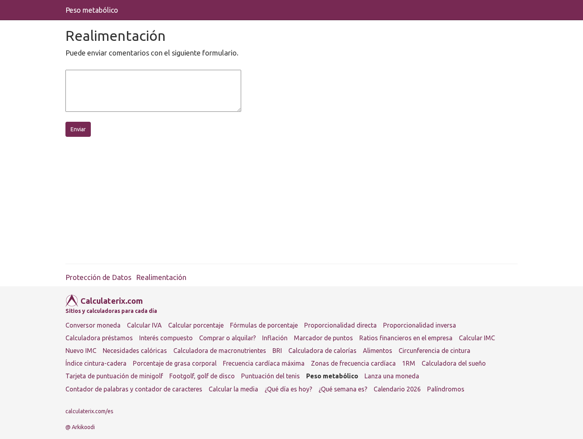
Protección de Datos (98, 277)
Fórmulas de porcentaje (264, 325)
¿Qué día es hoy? (288, 389)
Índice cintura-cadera (96, 363)
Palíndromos (445, 389)
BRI (277, 350)
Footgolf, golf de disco (202, 376)
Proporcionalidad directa (340, 325)
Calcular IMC (477, 337)
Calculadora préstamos (99, 337)
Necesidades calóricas (135, 350)
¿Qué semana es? (342, 389)
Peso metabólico (91, 10)
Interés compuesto (166, 337)
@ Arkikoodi (80, 427)
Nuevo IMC (80, 350)
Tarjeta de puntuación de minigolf (114, 376)
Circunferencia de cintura (434, 350)
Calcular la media (233, 389)
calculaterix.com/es (89, 411)
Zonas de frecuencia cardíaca (353, 363)
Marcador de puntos (323, 337)
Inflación (275, 337)
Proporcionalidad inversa (419, 325)
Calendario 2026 (397, 389)
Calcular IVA (144, 325)
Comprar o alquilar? (227, 337)
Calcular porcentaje (196, 325)
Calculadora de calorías (322, 350)
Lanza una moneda (391, 376)
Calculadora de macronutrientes (219, 350)
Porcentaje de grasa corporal (175, 363)
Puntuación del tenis (270, 376)
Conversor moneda (93, 325)
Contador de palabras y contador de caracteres (133, 389)
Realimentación (161, 277)
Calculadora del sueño (454, 363)
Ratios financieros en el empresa (406, 337)
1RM (408, 363)
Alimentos (377, 350)
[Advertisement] (303, 200)
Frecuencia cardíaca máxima (264, 363)
